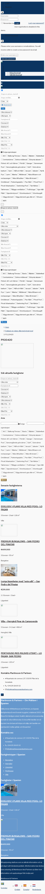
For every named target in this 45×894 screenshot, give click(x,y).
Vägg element (8, 197)
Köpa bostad (15, 73)
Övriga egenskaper (9, 152)
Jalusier (35, 171)
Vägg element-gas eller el (25, 197)
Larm (8, 174)
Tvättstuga (31, 189)
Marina (14, 174)
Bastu (24, 156)
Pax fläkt (28, 182)
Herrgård (8, 764)
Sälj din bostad (16, 75)
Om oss (8, 77)
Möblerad (22, 174)
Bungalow (9, 760)
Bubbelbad (40, 156)
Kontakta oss (11, 79)
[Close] (2, 12)
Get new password (8, 59)
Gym (10, 171)
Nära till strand (31, 178)
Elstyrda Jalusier (35, 160)
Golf (29, 167)
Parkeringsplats (17, 182)
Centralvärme (8, 160)
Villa (6, 775)
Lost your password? (36, 23)
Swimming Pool (22, 186)
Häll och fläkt (18, 171)
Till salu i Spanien (12, 69)
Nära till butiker (18, 178)
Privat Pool (38, 182)
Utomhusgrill (37, 193)
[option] (19, 887)
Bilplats (31, 156)
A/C (4, 156)
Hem (7, 67)
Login (17, 23)
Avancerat (7, 105)
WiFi (4, 201)
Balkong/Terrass (14, 156)
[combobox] (5, 888)
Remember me (8, 23)
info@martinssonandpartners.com (19, 689)
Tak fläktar (34, 186)
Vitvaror (39, 197)
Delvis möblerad (21, 160)
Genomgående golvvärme (15, 167)
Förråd (22, 163)
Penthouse (9, 771)
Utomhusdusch (25, 193)
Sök (3, 108)
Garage (29, 163)
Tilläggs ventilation (18, 189)
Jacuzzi (28, 171)
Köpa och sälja (11, 71)
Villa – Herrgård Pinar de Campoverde (19, 621)
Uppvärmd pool (12, 193)
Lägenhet (9, 767)
